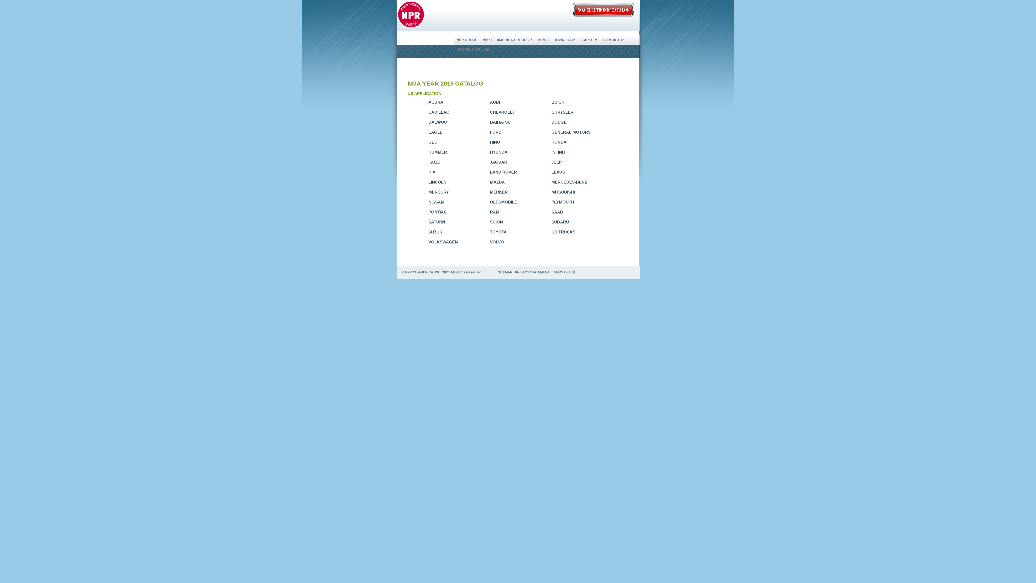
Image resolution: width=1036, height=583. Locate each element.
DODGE (559, 122)
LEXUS (558, 172)
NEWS (543, 40)
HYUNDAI (499, 152)
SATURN (436, 222)
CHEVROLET (502, 112)
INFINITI (559, 152)
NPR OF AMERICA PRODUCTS (507, 40)
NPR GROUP (467, 40)
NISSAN (436, 202)
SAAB (557, 212)
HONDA (559, 142)
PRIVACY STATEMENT (532, 272)
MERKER (499, 192)
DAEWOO (437, 122)
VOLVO (497, 242)
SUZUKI (436, 232)
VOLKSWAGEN (443, 242)
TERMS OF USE (564, 272)
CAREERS (589, 40)
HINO (495, 142)
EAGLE (435, 132)
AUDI (495, 102)
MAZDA (497, 182)
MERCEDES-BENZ (569, 182)
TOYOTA (498, 232)
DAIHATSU (500, 122)
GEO (433, 142)
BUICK (557, 102)
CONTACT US (614, 40)
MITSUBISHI (563, 192)
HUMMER (437, 152)
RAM (494, 212)
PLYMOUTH (562, 202)
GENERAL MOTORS (571, 132)
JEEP (556, 162)
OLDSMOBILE (503, 202)
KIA (431, 172)
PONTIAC (437, 212)
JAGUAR (498, 162)
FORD (496, 132)
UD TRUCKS (563, 232)
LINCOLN (437, 182)
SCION (496, 222)
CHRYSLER (562, 112)
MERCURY (438, 192)
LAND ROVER (503, 172)
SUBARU (560, 222)
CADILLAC (438, 112)
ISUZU (434, 162)
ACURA (435, 102)
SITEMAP (505, 272)
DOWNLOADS (565, 40)
